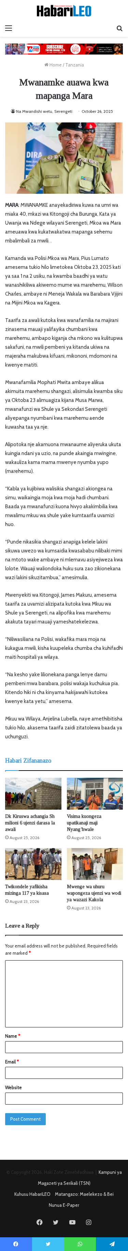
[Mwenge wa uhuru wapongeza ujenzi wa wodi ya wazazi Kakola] (95, 864)
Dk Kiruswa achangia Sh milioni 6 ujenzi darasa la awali (30, 823)
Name (12, 1036)
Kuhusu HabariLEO (32, 1194)
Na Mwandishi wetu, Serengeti (44, 111)
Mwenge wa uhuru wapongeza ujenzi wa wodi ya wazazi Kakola (94, 893)
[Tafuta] (119, 28)
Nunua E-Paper (64, 1205)
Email (12, 1061)
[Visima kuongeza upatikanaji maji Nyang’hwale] (95, 794)
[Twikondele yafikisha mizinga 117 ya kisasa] (33, 864)
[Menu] (8, 28)
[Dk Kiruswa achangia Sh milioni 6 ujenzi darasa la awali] (33, 794)
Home (55, 65)
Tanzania (74, 65)
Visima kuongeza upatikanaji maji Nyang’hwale (84, 823)
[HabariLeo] (64, 10)
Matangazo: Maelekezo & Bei (84, 1194)
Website (13, 1087)
